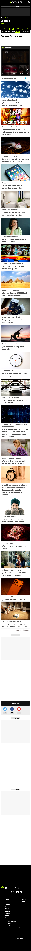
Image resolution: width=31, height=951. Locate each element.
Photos (7, 916)
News (6, 902)
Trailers (7, 911)
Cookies (10, 925)
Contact (23, 901)
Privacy (10, 923)
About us (24, 899)
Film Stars (8, 918)
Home (2, 18)
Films (8, 18)
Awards (7, 913)
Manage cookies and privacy (15, 927)
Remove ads (16, 6)
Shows (6, 909)
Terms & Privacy (12, 921)
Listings (7, 904)
